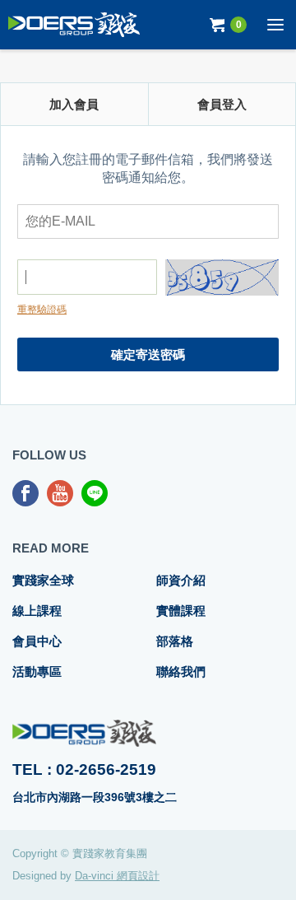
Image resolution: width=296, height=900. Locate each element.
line (94, 493)
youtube (60, 493)
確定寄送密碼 (148, 354)
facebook (25, 493)
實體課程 (181, 611)
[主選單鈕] (275, 24)
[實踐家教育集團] (74, 24)
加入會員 (74, 104)
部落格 (174, 641)
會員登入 (222, 104)
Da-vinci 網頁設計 (117, 876)
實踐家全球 (43, 580)
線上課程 (37, 611)
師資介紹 (181, 580)
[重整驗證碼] (222, 280)
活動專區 (37, 671)
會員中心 (37, 641)
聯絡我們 (181, 671)
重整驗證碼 (42, 309)
